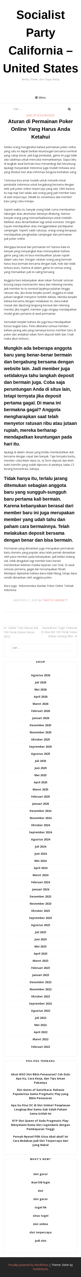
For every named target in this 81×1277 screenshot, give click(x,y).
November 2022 (41, 989)
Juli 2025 (40, 761)
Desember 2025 (40, 725)
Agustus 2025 (40, 754)
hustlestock (40, 1269)
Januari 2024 (40, 889)
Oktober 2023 (40, 911)
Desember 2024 (40, 811)
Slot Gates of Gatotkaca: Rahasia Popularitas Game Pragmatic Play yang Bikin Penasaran (40, 1094)
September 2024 (40, 832)
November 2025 (41, 732)
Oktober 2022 (40, 996)
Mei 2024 (40, 861)
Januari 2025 (40, 804)
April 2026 (40, 696)
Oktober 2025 (40, 739)
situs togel (40, 1216)
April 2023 (40, 953)
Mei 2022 (40, 1025)
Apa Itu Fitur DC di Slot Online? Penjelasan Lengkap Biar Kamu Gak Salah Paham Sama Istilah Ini (40, 1109)
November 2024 (41, 818)
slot (40, 1191)
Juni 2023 (40, 939)
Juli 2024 (40, 846)
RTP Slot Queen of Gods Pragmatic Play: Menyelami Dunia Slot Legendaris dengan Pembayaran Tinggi (40, 1125)
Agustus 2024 (40, 839)
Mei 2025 (40, 775)
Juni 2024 (40, 853)
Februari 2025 (40, 796)
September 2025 (40, 746)
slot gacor (40, 1174)
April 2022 (40, 1032)
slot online (40, 1224)
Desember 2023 (40, 896)
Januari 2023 (40, 975)
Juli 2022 (40, 1018)
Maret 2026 (40, 704)
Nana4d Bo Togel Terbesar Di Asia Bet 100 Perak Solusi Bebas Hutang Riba (59, 632)
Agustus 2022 (40, 1011)
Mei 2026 (40, 689)
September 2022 (40, 1003)
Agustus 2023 (40, 925)
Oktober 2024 (40, 825)
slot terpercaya (40, 1232)
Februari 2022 (40, 1047)
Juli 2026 (40, 682)
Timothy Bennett (55, 600)
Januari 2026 (40, 718)
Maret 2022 (40, 1039)
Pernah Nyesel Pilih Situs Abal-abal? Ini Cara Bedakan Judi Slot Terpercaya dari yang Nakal (40, 1141)
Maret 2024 (40, 875)
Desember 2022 (40, 982)
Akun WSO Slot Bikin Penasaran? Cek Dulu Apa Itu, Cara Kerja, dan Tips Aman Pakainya (40, 1078)
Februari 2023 (40, 968)
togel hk (41, 1207)
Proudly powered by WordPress (28, 1265)
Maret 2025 (40, 789)
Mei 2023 (40, 946)
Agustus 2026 (40, 675)
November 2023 (41, 903)
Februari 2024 (40, 882)
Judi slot (40, 1241)
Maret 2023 (40, 961)
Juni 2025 (40, 768)
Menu (42, 97)
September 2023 (40, 918)
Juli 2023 (40, 932)
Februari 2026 (40, 711)
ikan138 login (40, 1182)
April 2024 (40, 868)
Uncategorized (40, 115)
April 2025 (40, 782)
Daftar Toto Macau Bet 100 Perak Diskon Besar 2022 (21, 632)
